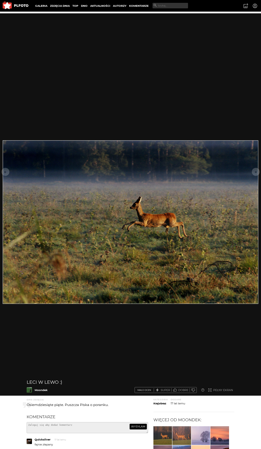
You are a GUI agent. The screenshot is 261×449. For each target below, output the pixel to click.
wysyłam (138, 426)
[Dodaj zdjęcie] (245, 5)
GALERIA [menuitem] (41, 5)
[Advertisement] (130, 38)
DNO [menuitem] (84, 5)
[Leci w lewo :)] (29, 390)
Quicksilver (42, 439)
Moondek (41, 390)
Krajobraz (159, 403)
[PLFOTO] (15, 5)
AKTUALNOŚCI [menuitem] (100, 5)
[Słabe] (193, 390)
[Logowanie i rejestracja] (255, 5)
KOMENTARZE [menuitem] (139, 5)
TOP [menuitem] (75, 5)
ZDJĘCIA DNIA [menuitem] (60, 5)
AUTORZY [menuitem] (119, 5)
